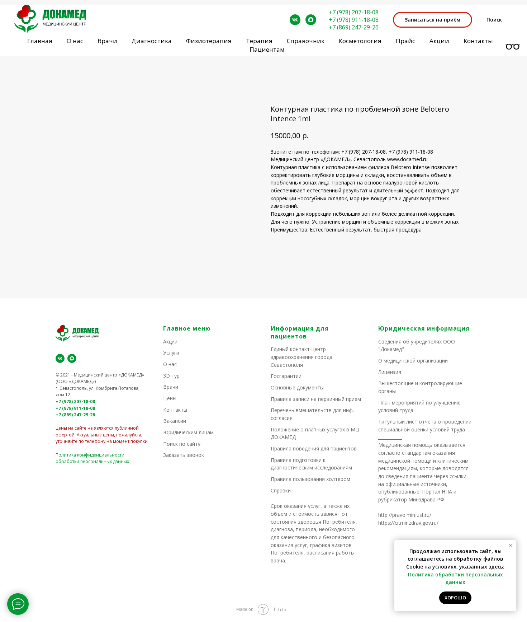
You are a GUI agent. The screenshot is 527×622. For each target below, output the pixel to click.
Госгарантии (286, 376)
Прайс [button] (405, 41)
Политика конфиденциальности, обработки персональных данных (92, 458)
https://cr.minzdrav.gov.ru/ (408, 522)
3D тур (171, 375)
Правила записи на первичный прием (316, 399)
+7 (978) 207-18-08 (354, 12)
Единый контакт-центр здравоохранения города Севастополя (301, 357)
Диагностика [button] (152, 41)
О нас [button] (75, 41)
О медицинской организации (413, 360)
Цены (169, 398)
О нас (170, 364)
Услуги (171, 352)
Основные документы (297, 387)
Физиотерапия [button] (209, 41)
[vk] (295, 19)
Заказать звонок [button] (183, 455)
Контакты (478, 41)
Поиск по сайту (181, 443)
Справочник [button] (305, 41)
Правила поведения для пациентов (314, 448)
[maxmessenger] (310, 19)
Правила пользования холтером (310, 479)
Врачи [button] (107, 41)
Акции (439, 41)
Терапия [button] (259, 41)
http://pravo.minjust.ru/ (404, 514)
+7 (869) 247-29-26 (354, 27)
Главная (39, 41)
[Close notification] (510, 545)
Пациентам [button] (267, 49)
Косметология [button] (360, 41)
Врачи (170, 386)
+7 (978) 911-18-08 (354, 20)
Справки (281, 490)
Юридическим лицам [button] (188, 432)
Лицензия (389, 372)
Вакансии (174, 420)
